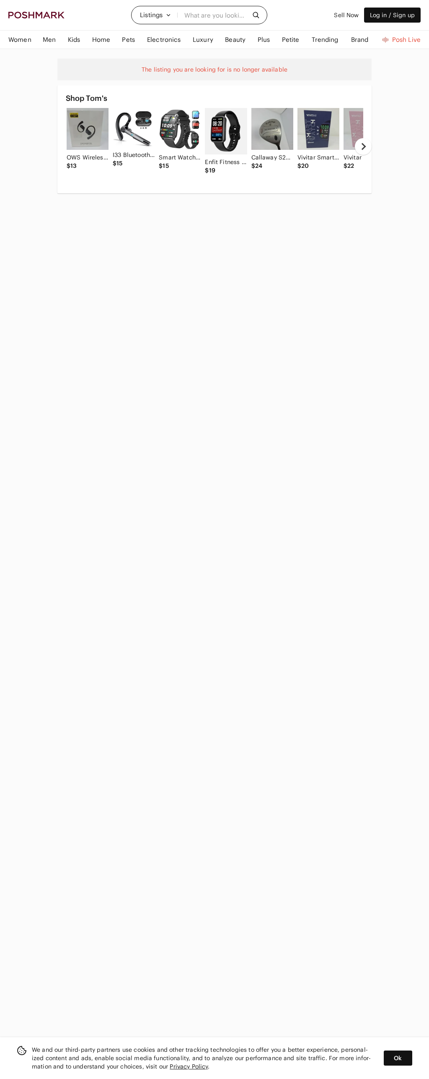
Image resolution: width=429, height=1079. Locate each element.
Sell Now (346, 15)
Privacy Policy (189, 1066)
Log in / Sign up (392, 15)
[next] (363, 146)
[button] (155, 15)
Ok (398, 1058)
